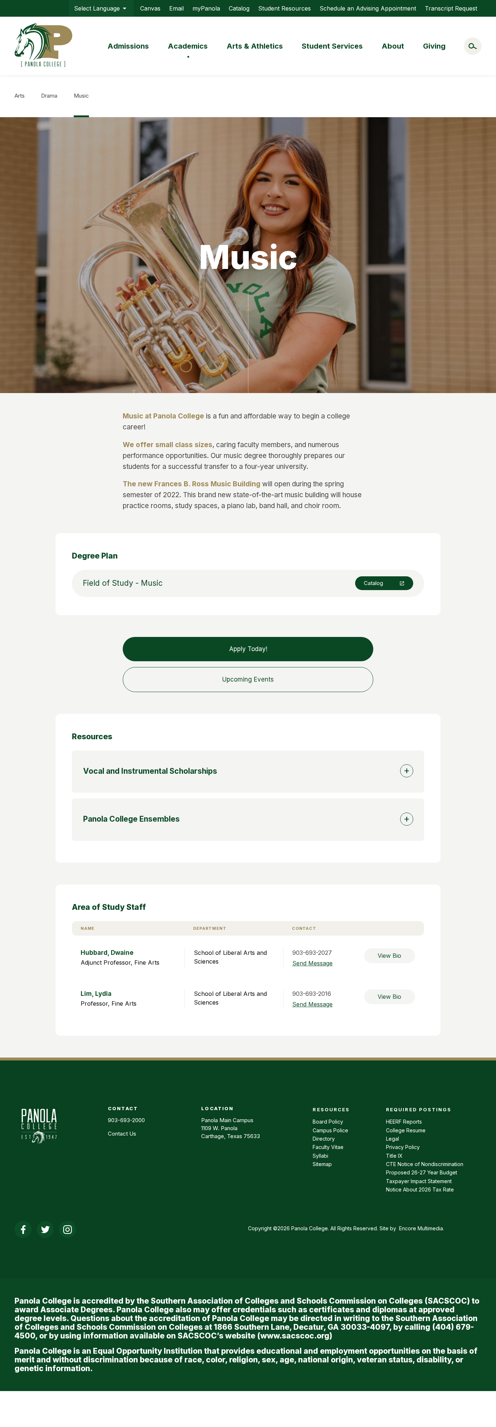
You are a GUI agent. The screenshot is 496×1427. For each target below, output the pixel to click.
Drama (49, 95)
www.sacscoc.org (294, 1335)
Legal (392, 1139)
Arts (20, 95)
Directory (324, 1139)
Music (81, 95)
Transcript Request (451, 8)
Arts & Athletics (255, 46)
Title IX (394, 1156)
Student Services (332, 46)
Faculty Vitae (328, 1147)
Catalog (239, 8)
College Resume (406, 1130)
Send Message (312, 963)
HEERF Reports (404, 1122)
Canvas (150, 8)
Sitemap (322, 1164)
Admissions (128, 46)
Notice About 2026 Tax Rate (420, 1189)
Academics (188, 46)
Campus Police (330, 1130)
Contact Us (122, 1133)
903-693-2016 (311, 993)
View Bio (389, 955)
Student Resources (284, 8)
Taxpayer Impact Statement (419, 1181)
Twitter (45, 1229)
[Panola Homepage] (39, 1147)
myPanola (206, 8)
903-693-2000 (126, 1120)
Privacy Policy (403, 1147)
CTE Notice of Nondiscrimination (424, 1164)
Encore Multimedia (421, 1228)
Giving (434, 46)
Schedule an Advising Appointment (368, 8)
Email (176, 8)
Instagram (67, 1229)
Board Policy (328, 1122)
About (393, 46)
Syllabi (320, 1156)
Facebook (23, 1229)
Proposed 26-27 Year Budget (421, 1172)
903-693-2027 (312, 952)
